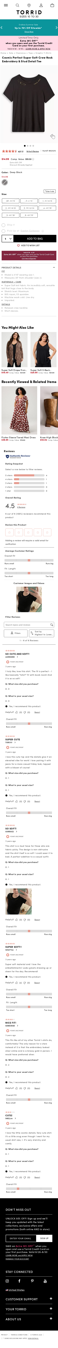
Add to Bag (35, 238)
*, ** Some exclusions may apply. (20, 1338)
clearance (21, 53)
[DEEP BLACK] (4, 182)
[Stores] (29, 6)
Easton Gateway (30, 230)
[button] (25, 146)
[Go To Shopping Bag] (52, 5)
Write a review (32, 151)
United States (17, 1289)
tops (31, 53)
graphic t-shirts (43, 53)
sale (11, 53)
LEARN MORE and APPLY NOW (19, 1255)
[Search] (17, 5)
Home (3, 53)
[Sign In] (40, 5)
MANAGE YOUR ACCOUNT (17, 1259)
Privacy (4, 1335)
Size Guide (50, 191)
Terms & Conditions (19, 1335)
